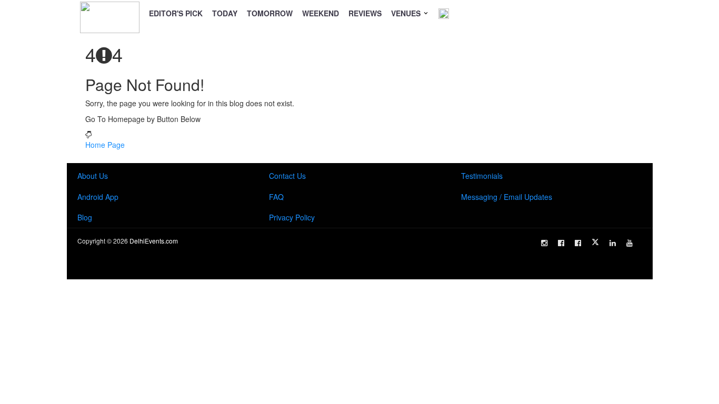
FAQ (276, 196)
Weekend (320, 13)
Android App (97, 196)
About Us (92, 175)
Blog (84, 217)
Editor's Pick (176, 13)
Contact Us (287, 175)
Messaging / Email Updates (506, 196)
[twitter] (595, 242)
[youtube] (629, 243)
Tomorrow (270, 13)
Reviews (365, 13)
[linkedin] (613, 243)
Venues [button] (407, 13)
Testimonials (482, 175)
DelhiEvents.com (153, 240)
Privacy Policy (292, 217)
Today (224, 13)
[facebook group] (578, 243)
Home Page (105, 144)
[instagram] (544, 243)
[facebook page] (561, 243)
